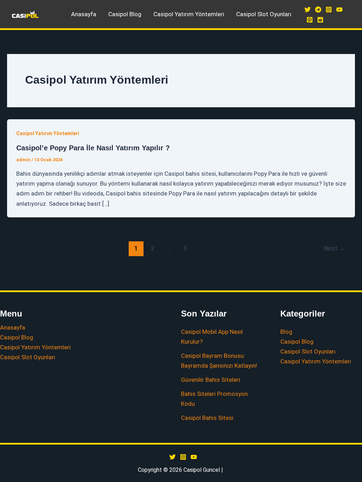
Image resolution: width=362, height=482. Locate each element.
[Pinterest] (309, 20)
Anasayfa (83, 14)
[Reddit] (320, 20)
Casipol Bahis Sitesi (207, 417)
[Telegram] (318, 9)
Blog (286, 331)
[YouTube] (339, 9)
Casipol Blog (124, 14)
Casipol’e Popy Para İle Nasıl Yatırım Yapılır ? (93, 148)
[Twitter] (307, 9)
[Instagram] (329, 9)
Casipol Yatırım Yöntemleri (188, 14)
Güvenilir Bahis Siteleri (210, 379)
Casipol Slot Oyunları (263, 14)
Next (334, 248)
